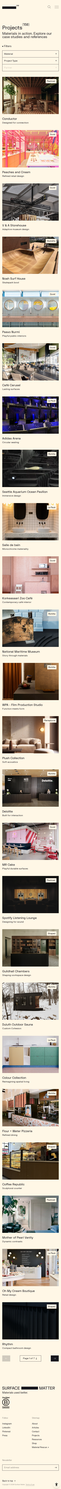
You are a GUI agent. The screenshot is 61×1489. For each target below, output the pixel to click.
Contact (35, 1431)
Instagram (7, 1424)
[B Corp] (6, 1402)
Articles (35, 1428)
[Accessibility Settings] (56, 1484)
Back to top (7, 1481)
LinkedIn (6, 1428)
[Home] (10, 6)
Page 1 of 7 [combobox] (29, 1358)
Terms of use (30, 1484)
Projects (35, 1435)
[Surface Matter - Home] (28, 1388)
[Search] (49, 7)
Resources (37, 1439)
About (35, 1424)
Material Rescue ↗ (40, 1447)
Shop (34, 1443)
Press (4, 1435)
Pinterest (6, 1431)
